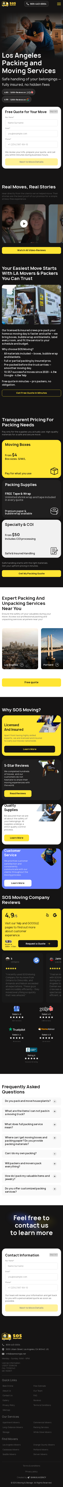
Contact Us (7, 1395)
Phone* (8, 139)
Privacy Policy (9, 1405)
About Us (7, 1391)
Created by (31, 1477)
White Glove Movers (42, 1432)
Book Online (8, 1386)
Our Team (37, 1391)
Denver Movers (40, 1454)
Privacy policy (31, 1471)
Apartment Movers (11, 1422)
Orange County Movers (44, 1445)
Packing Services (41, 1427)
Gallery (6, 1400)
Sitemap (6, 1410)
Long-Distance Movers (13, 1427)
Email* (7, 128)
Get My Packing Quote (32, 573)
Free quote (31, 682)
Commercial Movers (42, 1422)
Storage (6, 1432)
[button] (59, 4)
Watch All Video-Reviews (31, 250)
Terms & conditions (31, 1466)
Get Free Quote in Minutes (31, 392)
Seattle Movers (9, 1454)
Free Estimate (39, 1386)
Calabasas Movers (11, 1449)
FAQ (35, 1395)
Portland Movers (40, 1449)
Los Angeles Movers (12, 1445)
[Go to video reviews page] (24, 223)
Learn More (29, 749)
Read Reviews (18, 793)
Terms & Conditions (42, 1405)
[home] (9, 4)
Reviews (37, 1400)
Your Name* (9, 117)
